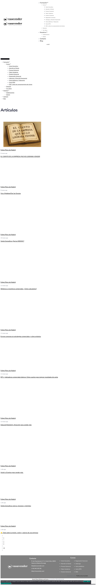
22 (4, 548)
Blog (41, 41)
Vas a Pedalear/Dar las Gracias (11, 193)
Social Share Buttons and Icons (40, 579)
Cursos (44, 5)
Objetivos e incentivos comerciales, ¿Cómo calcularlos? (19, 289)
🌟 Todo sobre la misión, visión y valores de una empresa (19, 533)
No (89, 581)
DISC (76, 572)
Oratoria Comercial (50, 15)
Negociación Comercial (50, 17)
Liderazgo (78, 563)
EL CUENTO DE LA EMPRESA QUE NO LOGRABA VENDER (20, 156)
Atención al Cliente (50, 9)
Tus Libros (45, 30)
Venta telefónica (79, 566)
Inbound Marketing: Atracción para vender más (16, 425)
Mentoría (45, 28)
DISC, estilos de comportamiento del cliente (55, 26)
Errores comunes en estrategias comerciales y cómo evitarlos (21, 336)
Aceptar (85, 581)
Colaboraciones (46, 34)
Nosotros (43, 32)
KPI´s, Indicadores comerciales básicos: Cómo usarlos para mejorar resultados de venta (29, 377)
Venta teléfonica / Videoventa (52, 21)
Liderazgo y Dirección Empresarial (53, 19)
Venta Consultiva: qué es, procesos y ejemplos (16, 506)
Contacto (43, 39)
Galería (44, 36)
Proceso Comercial (50, 11)
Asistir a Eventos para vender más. (12, 472)
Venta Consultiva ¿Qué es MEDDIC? (12, 241)
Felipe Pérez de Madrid (8, 150)
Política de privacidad (82, 576)
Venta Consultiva (49, 7)
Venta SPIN (48, 24)
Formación (43, 3)
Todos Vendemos (49, 13)
